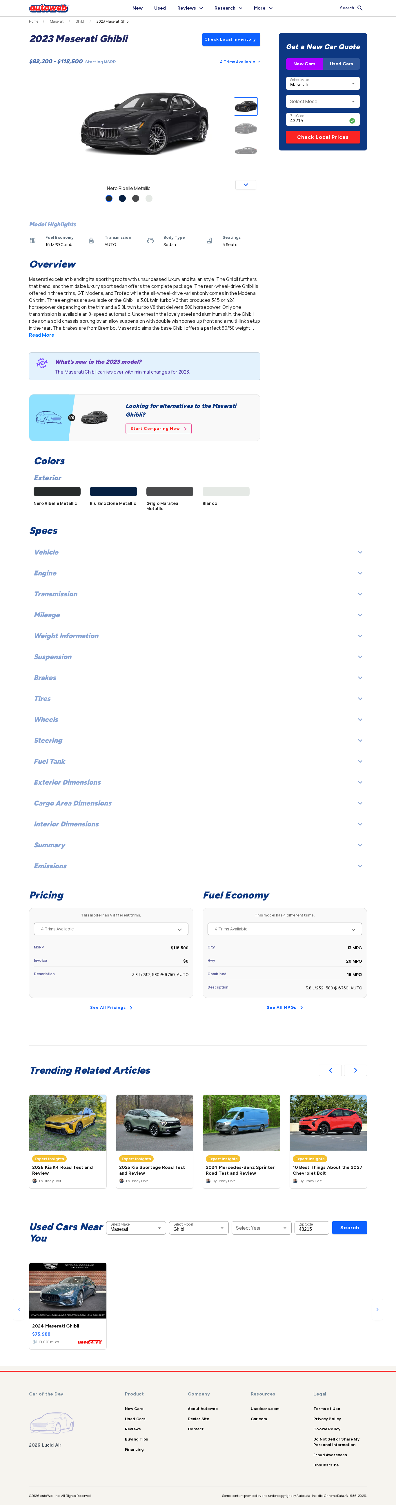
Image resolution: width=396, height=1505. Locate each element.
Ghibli (80, 21)
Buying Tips (136, 1439)
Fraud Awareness (330, 1454)
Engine (45, 573)
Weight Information (66, 636)
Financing (134, 1449)
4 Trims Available (237, 61)
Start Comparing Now (155, 428)
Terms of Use (326, 1408)
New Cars (304, 64)
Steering (48, 740)
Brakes (45, 677)
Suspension (52, 656)
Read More (41, 335)
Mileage (47, 615)
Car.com (259, 1418)
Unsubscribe (326, 1465)
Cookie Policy (326, 1429)
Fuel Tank (49, 761)
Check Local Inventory (230, 39)
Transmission (55, 594)
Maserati (57, 21)
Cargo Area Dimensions (72, 803)
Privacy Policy (327, 1418)
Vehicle (46, 552)
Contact (196, 1429)
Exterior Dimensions (67, 782)
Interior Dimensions (66, 824)
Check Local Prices (323, 137)
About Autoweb (203, 1408)
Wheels (46, 719)
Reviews (133, 1429)
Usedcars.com (265, 1408)
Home (34, 21)
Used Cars (341, 64)
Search (349, 1227)
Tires (42, 698)
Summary (49, 845)
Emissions (50, 866)
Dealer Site (198, 1418)
